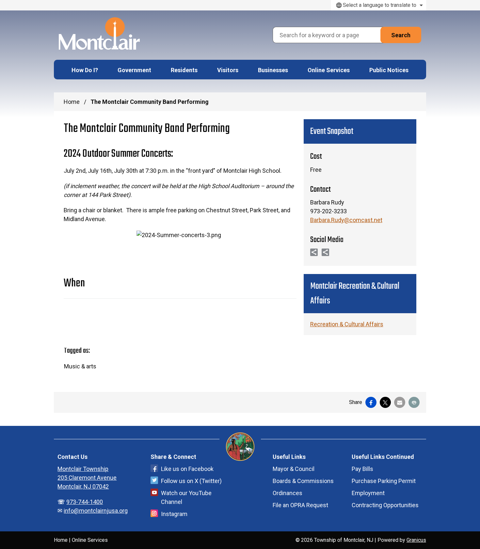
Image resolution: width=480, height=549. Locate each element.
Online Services (329, 70)
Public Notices (388, 70)
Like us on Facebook (187, 468)
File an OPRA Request (300, 505)
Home (72, 101)
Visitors (227, 70)
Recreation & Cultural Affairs (346, 324)
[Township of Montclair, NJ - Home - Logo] (99, 33)
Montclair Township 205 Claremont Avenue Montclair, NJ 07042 (87, 477)
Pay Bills (362, 468)
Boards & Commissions (303, 480)
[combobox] (378, 5)
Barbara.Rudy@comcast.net (346, 220)
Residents (184, 70)
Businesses (273, 70)
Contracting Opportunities (385, 505)
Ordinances (287, 493)
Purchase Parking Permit (384, 480)
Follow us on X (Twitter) (191, 480)
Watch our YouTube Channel (186, 497)
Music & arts (80, 366)
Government (134, 70)
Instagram (174, 513)
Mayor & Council (293, 468)
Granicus (416, 540)
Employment (368, 493)
